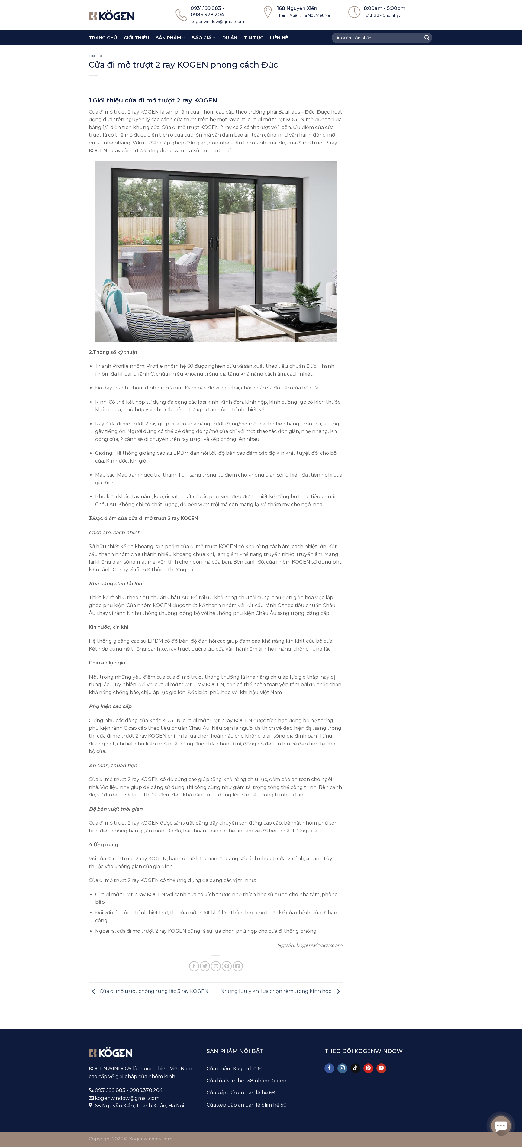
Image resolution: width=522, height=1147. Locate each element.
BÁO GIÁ (201, 37)
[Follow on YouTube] (381, 1068)
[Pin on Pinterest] (227, 966)
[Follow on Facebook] (329, 1068)
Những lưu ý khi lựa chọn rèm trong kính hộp (277, 991)
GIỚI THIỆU (137, 37)
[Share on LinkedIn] (238, 966)
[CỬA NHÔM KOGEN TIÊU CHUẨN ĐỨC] (111, 15)
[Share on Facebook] (194, 966)
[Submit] (427, 38)
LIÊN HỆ (279, 37)
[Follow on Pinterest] (368, 1068)
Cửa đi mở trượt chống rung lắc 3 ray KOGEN (153, 991)
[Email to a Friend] (216, 966)
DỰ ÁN (229, 37)
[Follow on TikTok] (355, 1068)
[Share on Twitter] (205, 966)
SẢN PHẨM (168, 37)
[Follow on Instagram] (342, 1068)
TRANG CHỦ (103, 37)
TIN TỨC (253, 37)
